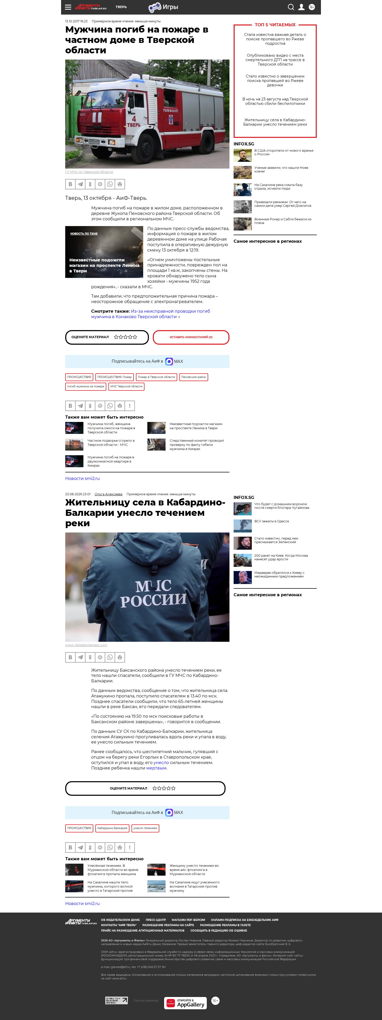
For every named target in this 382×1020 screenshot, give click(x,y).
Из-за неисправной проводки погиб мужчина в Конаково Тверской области (150, 314)
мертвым (156, 768)
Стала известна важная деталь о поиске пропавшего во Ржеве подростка (275, 39)
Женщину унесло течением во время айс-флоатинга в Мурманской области (194, 870)
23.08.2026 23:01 (77, 494)
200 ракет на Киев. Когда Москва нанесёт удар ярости (281, 557)
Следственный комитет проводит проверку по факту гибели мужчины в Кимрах (197, 445)
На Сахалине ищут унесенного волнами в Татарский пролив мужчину (195, 886)
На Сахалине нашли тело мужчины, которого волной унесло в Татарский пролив (110, 886)
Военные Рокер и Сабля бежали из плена (282, 221)
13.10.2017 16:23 (76, 21)
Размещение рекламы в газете (225, 925)
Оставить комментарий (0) (191, 337)
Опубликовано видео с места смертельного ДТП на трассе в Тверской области (275, 60)
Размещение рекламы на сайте (168, 925)
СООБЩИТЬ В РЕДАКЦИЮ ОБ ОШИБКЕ (218, 930)
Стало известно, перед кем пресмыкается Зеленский (276, 540)
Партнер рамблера (146, 1000)
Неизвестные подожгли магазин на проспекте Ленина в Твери (196, 426)
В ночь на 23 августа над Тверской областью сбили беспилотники (275, 101)
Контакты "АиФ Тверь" (118, 925)
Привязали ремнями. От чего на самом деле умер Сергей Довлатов (282, 204)
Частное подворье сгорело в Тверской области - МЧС (111, 443)
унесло (161, 762)
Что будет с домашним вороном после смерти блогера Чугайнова (281, 506)
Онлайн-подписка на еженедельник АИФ (245, 920)
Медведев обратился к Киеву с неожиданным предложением (279, 574)
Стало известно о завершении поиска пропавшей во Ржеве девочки (275, 80)
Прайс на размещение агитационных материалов (143, 930)
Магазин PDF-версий (188, 920)
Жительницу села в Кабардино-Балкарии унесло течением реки (275, 122)
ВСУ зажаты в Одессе (271, 521)
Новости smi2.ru (82, 478)
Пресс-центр (156, 920)
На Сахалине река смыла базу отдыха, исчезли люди (278, 186)
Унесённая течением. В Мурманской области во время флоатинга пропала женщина (113, 870)
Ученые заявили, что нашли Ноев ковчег (281, 169)
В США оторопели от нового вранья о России (283, 152)
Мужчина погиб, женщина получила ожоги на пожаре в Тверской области (111, 428)
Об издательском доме (120, 920)
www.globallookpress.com (86, 645)
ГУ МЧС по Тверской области (89, 172)
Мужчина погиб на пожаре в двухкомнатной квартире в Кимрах (111, 461)
